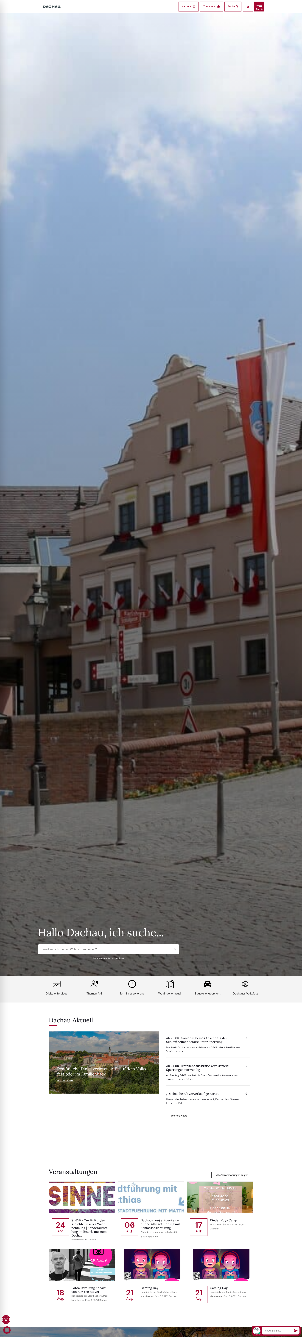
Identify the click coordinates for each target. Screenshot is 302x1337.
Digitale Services (56, 993)
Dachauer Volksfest (245, 993)
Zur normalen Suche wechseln (108, 959)
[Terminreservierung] (132, 984)
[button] (259, 6)
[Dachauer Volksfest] (245, 984)
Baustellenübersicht (208, 993)
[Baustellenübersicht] (208, 984)
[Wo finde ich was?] (170, 984)
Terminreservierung (132, 993)
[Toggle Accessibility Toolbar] (6, 1319)
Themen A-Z (94, 993)
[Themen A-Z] (94, 984)
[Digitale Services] (57, 984)
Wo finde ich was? (170, 993)
